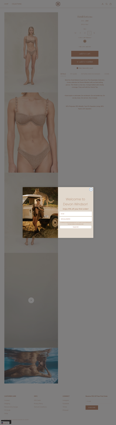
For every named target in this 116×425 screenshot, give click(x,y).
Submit (75, 227)
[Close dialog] (91, 189)
